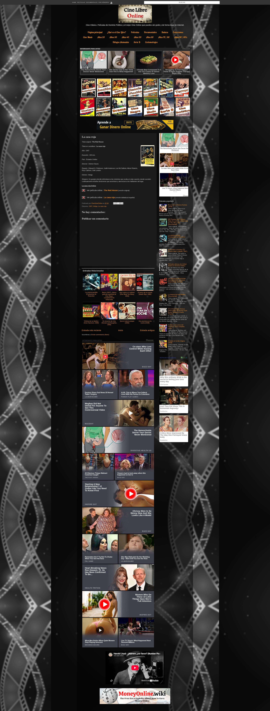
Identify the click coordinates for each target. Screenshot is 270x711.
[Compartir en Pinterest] (122, 203)
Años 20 (101, 37)
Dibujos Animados (121, 42)
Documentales (92, 2)
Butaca (164, 32)
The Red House (111, 190)
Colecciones (178, 32)
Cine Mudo (87, 37)
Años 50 (137, 37)
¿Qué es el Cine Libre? (116, 32)
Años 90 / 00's (180, 37)
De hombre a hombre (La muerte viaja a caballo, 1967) (177, 250)
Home (74, 2)
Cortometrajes (151, 42)
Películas (81, 2)
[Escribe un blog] (116, 203)
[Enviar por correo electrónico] (114, 203)
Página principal (95, 32)
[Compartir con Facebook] (120, 203)
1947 (90, 206)
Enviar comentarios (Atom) (100, 334)
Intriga (95, 206)
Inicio (120, 330)
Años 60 (149, 37)
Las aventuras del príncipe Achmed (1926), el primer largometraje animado (177, 280)
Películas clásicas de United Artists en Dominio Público (177, 265)
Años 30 (113, 37)
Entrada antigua (147, 330)
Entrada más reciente (91, 330)
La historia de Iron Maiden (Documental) (176, 295)
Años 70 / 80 (163, 37)
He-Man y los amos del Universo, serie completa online (176, 326)
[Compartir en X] (118, 203)
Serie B (137, 42)
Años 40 (125, 37)
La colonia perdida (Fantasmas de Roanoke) (176, 236)
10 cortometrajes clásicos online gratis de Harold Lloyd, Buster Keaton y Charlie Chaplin (177, 311)
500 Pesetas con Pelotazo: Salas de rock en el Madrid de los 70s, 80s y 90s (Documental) (178, 221)
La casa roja (109, 197)
